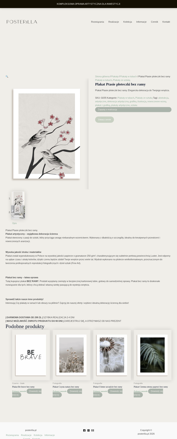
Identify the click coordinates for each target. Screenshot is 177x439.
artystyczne (100, 101)
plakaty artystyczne (120, 105)
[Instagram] (88, 430)
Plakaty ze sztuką (121, 80)
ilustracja (141, 101)
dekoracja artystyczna (118, 101)
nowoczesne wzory (156, 101)
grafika (133, 101)
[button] (7, 76)
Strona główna (102, 76)
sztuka (134, 105)
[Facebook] (84, 430)
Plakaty (114, 76)
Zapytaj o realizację (107, 109)
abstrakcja (163, 98)
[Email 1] (92, 430)
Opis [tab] (14, 223)
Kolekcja (127, 22)
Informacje (141, 22)
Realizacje (113, 22)
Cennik (154, 22)
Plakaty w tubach (128, 76)
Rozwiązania (97, 22)
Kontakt (166, 22)
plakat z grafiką (102, 105)
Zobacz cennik (104, 119)
